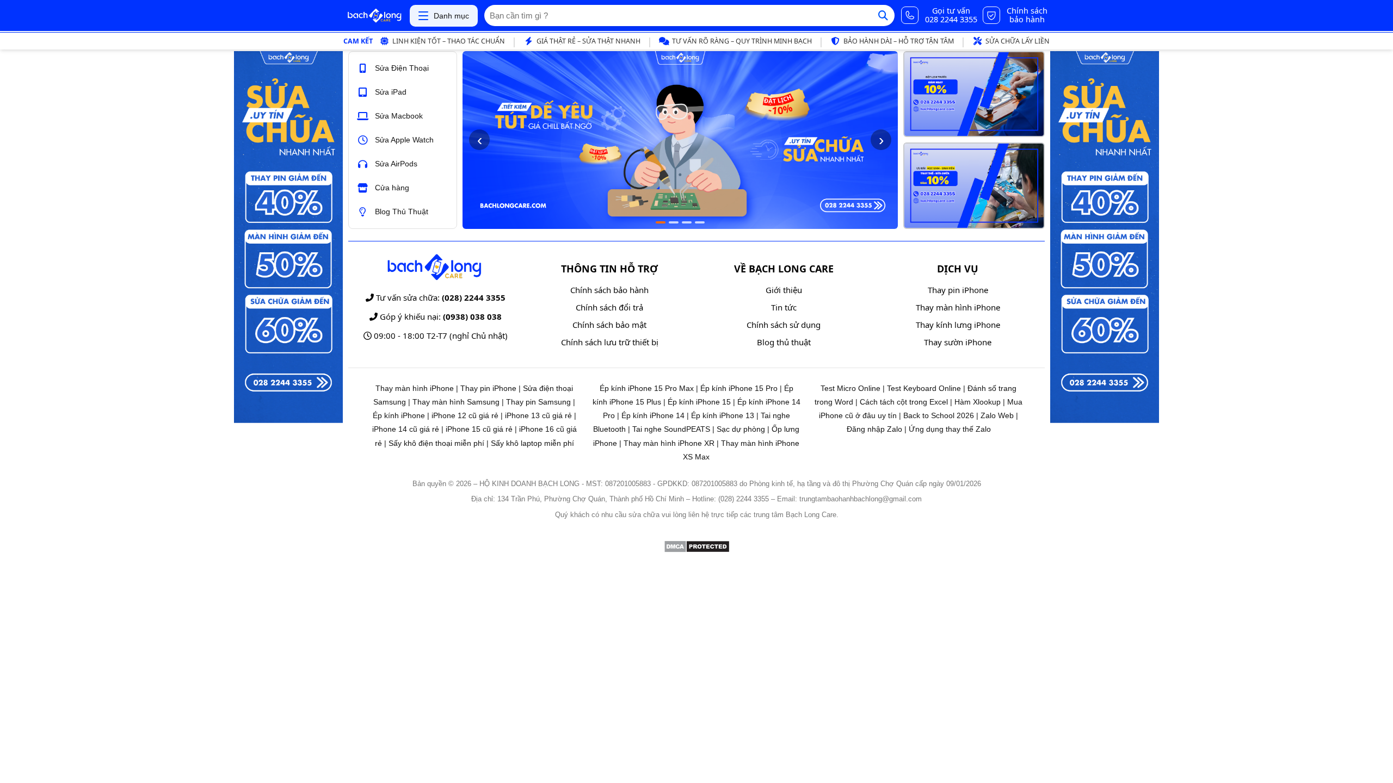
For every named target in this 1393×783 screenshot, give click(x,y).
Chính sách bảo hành (609, 289)
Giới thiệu (784, 289)
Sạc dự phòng (741, 429)
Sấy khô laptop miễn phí (532, 443)
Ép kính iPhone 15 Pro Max (647, 388)
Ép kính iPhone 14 (653, 415)
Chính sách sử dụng (784, 324)
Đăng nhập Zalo (874, 429)
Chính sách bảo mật (609, 324)
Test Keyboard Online (924, 388)
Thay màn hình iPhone (958, 307)
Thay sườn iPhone (957, 342)
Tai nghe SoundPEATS (671, 429)
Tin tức (784, 307)
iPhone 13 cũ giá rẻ (538, 415)
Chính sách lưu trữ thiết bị (609, 342)
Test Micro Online (850, 388)
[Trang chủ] (374, 16)
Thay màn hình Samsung (456, 401)
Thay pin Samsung (538, 401)
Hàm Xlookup (977, 401)
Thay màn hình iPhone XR (669, 443)
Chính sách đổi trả (609, 307)
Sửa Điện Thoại (402, 68)
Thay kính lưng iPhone (958, 324)
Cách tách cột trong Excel (904, 401)
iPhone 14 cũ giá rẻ (405, 429)
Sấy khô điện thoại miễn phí (436, 443)
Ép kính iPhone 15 (699, 401)
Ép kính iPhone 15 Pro (739, 388)
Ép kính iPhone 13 (722, 415)
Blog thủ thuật (784, 342)
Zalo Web (997, 415)
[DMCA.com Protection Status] (697, 550)
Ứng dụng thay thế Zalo (950, 429)
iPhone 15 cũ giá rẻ (479, 429)
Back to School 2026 (938, 415)
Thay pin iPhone (958, 289)
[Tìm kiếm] (883, 15)
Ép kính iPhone (399, 415)
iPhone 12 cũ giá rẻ (465, 415)
